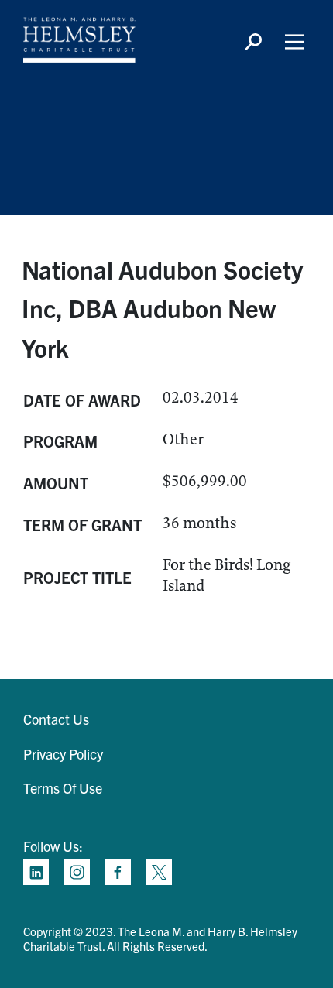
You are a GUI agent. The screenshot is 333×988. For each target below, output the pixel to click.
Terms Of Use (62, 788)
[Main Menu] (294, 41)
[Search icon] (253, 41)
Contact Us (56, 719)
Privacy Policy (63, 754)
